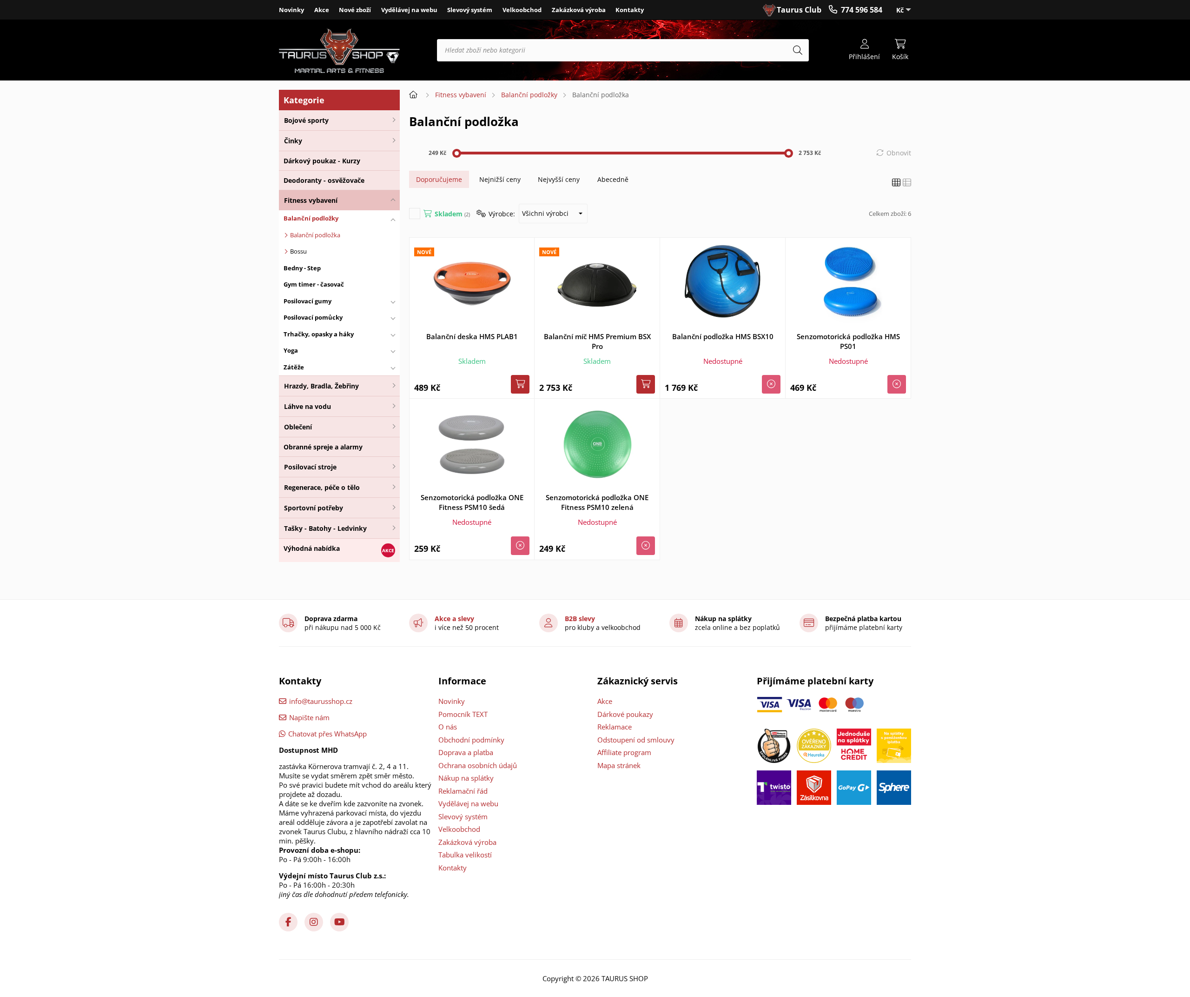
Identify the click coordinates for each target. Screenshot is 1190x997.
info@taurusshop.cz (320, 701)
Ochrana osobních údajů (477, 765)
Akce (321, 10)
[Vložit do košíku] (520, 384)
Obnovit (898, 152)
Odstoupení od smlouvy (635, 739)
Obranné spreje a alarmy (323, 446)
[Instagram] (313, 922)
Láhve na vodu (307, 406)
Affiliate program (624, 752)
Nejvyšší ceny (559, 179)
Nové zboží (355, 10)
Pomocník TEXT (463, 714)
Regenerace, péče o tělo (322, 487)
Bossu (298, 251)
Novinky (291, 10)
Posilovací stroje (310, 466)
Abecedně (612, 179)
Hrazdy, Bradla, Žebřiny (321, 385)
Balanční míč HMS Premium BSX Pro (597, 341)
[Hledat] (798, 50)
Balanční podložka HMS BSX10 (723, 336)
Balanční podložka (315, 235)
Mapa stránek (619, 765)
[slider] (456, 153)
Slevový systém (469, 10)
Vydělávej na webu (409, 10)
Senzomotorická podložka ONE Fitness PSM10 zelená (597, 502)
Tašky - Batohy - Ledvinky (325, 528)
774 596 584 (861, 10)
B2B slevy (580, 618)
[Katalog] (896, 182)
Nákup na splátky (466, 778)
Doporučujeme (439, 179)
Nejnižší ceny (500, 179)
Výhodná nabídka (312, 548)
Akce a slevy (454, 618)
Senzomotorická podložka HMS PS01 (848, 341)
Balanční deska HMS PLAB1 (472, 336)
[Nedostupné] (771, 384)
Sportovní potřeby (313, 507)
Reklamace (614, 726)
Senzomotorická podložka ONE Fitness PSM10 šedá (472, 502)
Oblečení (298, 426)
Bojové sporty (306, 120)
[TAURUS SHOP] (339, 50)
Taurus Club (799, 10)
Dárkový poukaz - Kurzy (322, 160)
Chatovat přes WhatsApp (327, 733)
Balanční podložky (529, 94)
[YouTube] (339, 922)
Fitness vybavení (310, 200)
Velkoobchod (522, 10)
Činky (293, 140)
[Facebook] (288, 922)
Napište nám (309, 717)
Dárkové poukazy (625, 714)
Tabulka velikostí (465, 854)
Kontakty (629, 10)
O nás (447, 726)
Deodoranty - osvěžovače (324, 180)
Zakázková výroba (579, 10)
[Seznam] (907, 182)
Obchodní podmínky (471, 739)
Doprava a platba (465, 752)
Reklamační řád (463, 791)
